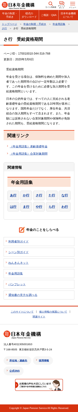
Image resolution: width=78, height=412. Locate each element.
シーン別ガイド (18, 252)
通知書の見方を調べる (22, 295)
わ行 (64, 207)
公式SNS (14, 370)
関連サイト (39, 316)
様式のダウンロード (29, 15)
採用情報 (44, 360)
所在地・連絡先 (18, 360)
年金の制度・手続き (9, 15)
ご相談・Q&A (48, 15)
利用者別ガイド (18, 241)
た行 (52, 195)
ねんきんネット (18, 262)
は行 (13, 207)
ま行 (26, 207)
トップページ (9, 24)
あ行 (13, 195)
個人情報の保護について (53, 311)
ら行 (52, 207)
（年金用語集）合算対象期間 (29, 153)
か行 (26, 195)
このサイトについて (22, 311)
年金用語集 (59, 24)
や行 (39, 207)
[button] (50, 5)
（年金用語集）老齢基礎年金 (29, 146)
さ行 (4, 28)
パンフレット (17, 284)
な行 (64, 195)
